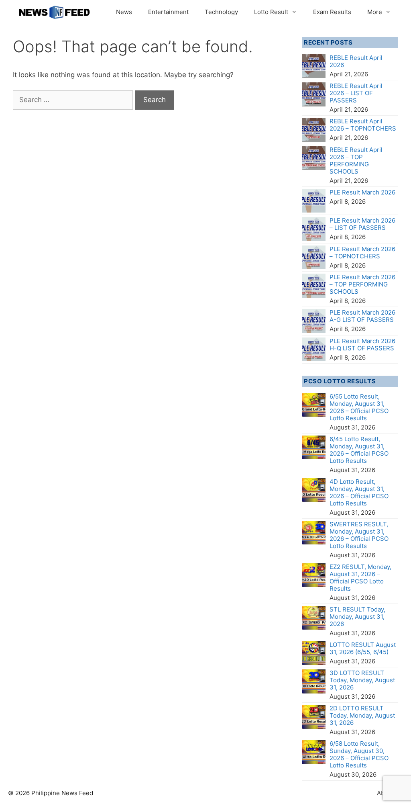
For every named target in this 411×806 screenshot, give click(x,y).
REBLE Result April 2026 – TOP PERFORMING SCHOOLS (356, 160)
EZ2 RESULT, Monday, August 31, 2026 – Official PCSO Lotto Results (360, 577)
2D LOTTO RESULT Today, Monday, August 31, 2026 (362, 715)
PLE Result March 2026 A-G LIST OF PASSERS (362, 316)
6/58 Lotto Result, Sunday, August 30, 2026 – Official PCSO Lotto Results (359, 754)
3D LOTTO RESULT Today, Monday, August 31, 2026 (362, 680)
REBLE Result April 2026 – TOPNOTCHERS (363, 124)
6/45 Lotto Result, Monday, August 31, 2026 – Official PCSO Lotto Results (359, 449)
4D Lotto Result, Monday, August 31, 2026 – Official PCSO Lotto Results (359, 492)
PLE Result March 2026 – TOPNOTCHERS (362, 252)
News (124, 12)
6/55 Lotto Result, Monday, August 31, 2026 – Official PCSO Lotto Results (359, 407)
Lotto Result (271, 12)
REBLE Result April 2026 (356, 61)
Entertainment (168, 12)
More (374, 12)
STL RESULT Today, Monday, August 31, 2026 (357, 617)
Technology (221, 12)
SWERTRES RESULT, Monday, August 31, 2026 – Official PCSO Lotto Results (359, 535)
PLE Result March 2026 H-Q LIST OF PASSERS (362, 344)
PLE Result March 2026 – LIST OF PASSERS (362, 224)
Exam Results (332, 12)
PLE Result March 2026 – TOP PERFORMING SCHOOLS (362, 284)
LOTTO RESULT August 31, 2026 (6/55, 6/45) (363, 648)
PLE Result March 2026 (362, 192)
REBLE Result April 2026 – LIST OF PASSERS (356, 93)
